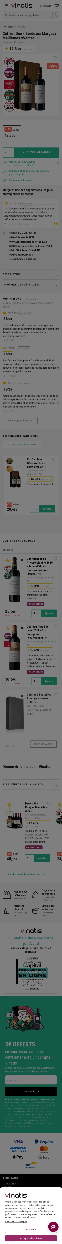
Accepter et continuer (31, 1238)
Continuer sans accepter (16, 1221)
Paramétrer (31, 1229)
